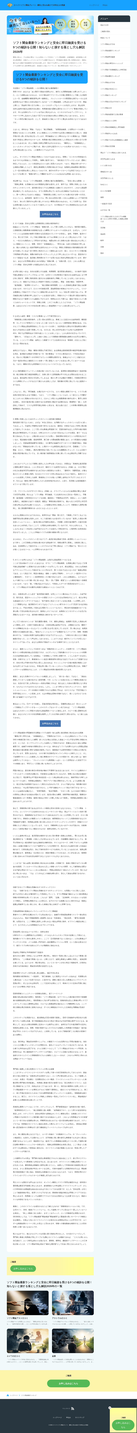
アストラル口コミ (59, 1318)
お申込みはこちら (50, 214)
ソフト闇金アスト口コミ (17, 1318)
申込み (105, 5)
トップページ (94, 5)
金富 (54, 1356)
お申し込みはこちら (68, 1383)
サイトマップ (79, 1417)
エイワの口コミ (13, 1356)
